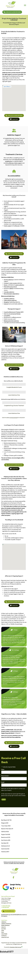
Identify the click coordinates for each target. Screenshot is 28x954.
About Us (3, 927)
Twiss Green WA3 (5, 826)
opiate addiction (19, 285)
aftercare (11, 163)
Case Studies (4, 933)
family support (18, 163)
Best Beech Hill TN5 (6, 820)
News (2, 932)
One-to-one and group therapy (12, 314)
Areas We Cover (5, 937)
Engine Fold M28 (5, 834)
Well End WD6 (5, 831)
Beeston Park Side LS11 (7, 828)
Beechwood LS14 (5, 837)
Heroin (5, 285)
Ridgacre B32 (4, 823)
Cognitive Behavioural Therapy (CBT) (14, 312)
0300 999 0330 (18, 729)
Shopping (6, 302)
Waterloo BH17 (5, 851)
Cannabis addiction (9, 292)
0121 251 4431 (5, 907)
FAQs (2, 930)
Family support (8, 226)
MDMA (11, 288)
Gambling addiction (9, 298)
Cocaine (6, 283)
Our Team (3, 928)
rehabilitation (8, 161)
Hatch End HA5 (5, 849)
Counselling (7, 315)
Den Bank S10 (4, 843)
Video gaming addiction (10, 300)
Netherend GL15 (5, 846)
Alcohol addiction (8, 279)
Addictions (3, 922)
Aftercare (3, 586)
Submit (3, 799)
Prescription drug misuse (10, 286)
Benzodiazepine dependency (11, 293)
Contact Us (3, 935)
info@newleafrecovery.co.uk (17, 731)
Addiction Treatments (6, 923)
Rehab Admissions (5, 925)
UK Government (14, 417)
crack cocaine (13, 283)
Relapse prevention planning (11, 321)
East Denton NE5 (5, 840)
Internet (6, 304)
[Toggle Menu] (25, 5)
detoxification (19, 159)
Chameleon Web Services (15, 947)
